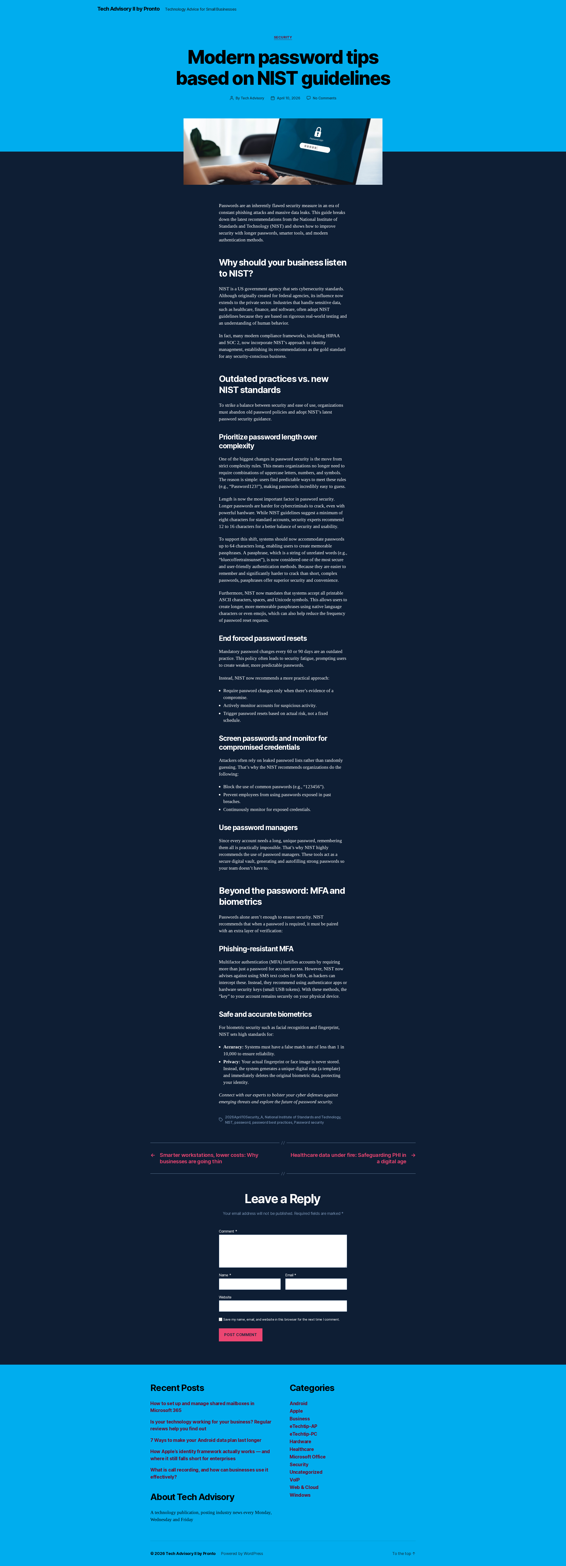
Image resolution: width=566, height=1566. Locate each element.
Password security (309, 1122)
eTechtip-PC (303, 1434)
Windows (300, 1495)
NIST (229, 1122)
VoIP (295, 1480)
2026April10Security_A (244, 1117)
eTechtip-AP (303, 1426)
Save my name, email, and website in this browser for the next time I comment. (281, 1319)
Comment (228, 1231)
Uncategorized (306, 1472)
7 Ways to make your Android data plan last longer (206, 1440)
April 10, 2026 (288, 98)
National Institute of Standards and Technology (302, 1117)
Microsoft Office (308, 1457)
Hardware (300, 1441)
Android (299, 1403)
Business (300, 1419)
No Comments (324, 98)
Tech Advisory (252, 98)
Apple (296, 1411)
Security (283, 37)
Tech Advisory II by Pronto (128, 9)
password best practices (272, 1122)
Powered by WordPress (242, 1553)
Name (225, 1275)
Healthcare (302, 1449)
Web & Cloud (304, 1487)
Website (225, 1297)
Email (290, 1275)
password (242, 1122)
